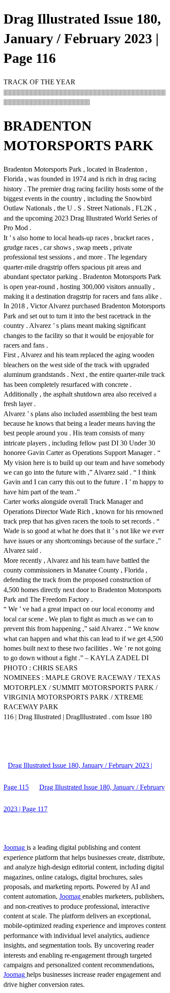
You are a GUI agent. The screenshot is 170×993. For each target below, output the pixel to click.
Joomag (15, 847)
